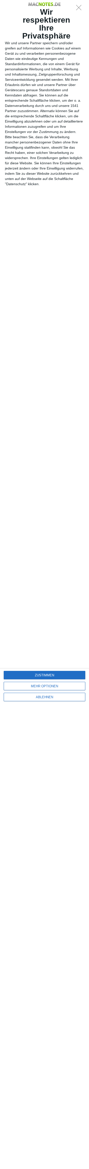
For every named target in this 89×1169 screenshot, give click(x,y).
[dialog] (44, 584)
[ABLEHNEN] (80, 9)
